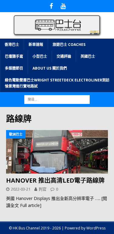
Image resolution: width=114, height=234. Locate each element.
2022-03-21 (20, 189)
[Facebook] (51, 6)
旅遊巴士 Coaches (69, 44)
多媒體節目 (14, 68)
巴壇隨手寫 (14, 56)
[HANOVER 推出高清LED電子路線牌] (57, 151)
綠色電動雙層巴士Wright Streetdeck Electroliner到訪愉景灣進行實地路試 (57, 82)
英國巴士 (88, 56)
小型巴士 (40, 56)
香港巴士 (12, 44)
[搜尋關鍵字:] (57, 99)
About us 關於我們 (50, 68)
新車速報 (36, 44)
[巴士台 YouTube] (63, 6)
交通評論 (64, 56)
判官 (43, 189)
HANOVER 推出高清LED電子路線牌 (55, 180)
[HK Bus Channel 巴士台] (57, 35)
